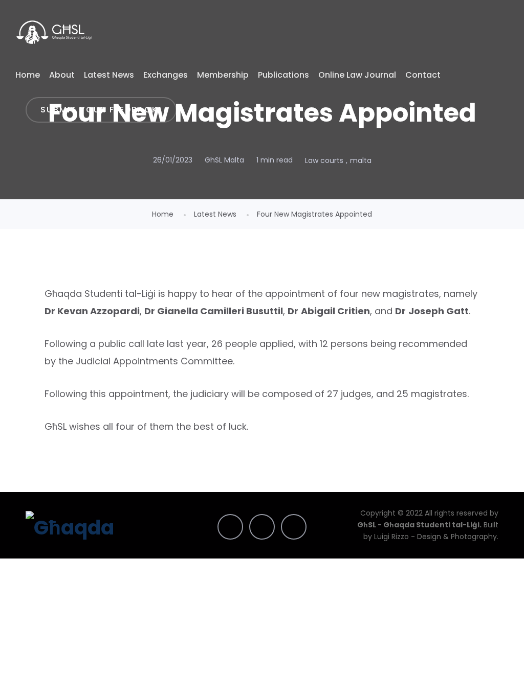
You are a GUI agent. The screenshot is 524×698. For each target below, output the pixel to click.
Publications (283, 75)
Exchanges (165, 75)
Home (27, 75)
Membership (223, 75)
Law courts (324, 160)
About (62, 75)
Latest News (109, 75)
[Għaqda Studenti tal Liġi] (54, 32)
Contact (423, 75)
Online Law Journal (357, 75)
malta (361, 160)
